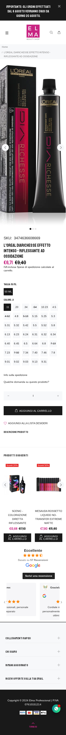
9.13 (34, 361)
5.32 (16, 325)
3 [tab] (35, 229)
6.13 (7, 334)
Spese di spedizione (28, 267)
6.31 (34, 334)
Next (60, 147)
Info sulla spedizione (15, 375)
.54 (35, 307)
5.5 (35, 325)
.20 (16, 307)
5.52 (44, 325)
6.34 (53, 334)
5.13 (25, 316)
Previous (5, 147)
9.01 (7, 361)
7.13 (53, 343)
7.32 (16, 352)
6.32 (44, 334)
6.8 (44, 343)
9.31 (44, 361)
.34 (25, 307)
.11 (7, 307)
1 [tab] (30, 229)
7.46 (44, 352)
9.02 (16, 361)
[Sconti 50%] (48, 484)
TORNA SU (33, 727)
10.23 (44, 307)
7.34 (25, 352)
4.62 (7, 316)
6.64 (34, 343)
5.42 (25, 325)
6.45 (16, 343)
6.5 (25, 343)
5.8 (53, 325)
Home (5, 47)
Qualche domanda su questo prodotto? (26, 381)
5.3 (53, 316)
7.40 (34, 352)
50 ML (8, 291)
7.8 (53, 352)
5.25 (44, 316)
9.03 (25, 361)
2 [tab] (33, 229)
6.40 (7, 343)
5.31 (7, 325)
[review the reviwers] (39, 596)
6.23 (16, 334)
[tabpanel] (33, 145)
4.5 (54, 307)
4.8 (16, 316)
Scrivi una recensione (38, 575)
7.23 (7, 352)
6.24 (25, 334)
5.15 (34, 316)
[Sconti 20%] (17, 484)
